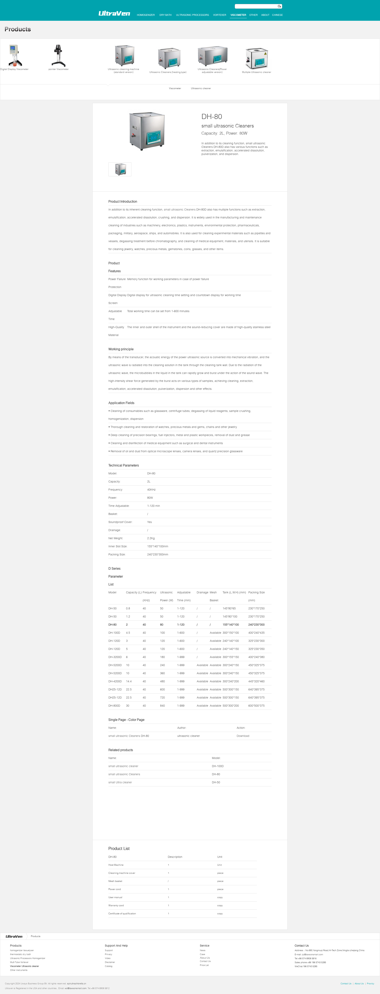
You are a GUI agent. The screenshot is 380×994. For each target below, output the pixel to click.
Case (202, 954)
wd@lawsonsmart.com (75, 988)
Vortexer (219, 15)
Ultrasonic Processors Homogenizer (27, 958)
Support (109, 950)
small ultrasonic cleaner (123, 766)
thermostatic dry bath (20, 954)
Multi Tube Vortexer (19, 962)
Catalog (108, 966)
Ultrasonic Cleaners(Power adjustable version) (212, 71)
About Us (205, 957)
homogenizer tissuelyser (22, 950)
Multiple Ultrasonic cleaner (256, 72)
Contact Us (205, 961)
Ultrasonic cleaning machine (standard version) (123, 71)
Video (107, 958)
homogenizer (146, 15)
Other (253, 15)
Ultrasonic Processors (192, 15)
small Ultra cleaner (120, 782)
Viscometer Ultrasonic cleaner (24, 966)
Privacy (108, 954)
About (265, 15)
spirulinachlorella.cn (76, 983)
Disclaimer (110, 962)
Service (204, 945)
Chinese (277, 15)
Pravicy (370, 983)
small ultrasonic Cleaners (180, 209)
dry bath (166, 15)
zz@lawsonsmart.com (312, 954)
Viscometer (238, 15)
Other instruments (19, 970)
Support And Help (116, 945)
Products (16, 945)
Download (243, 736)
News (202, 950)
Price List (204, 965)
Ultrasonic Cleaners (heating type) (167, 72)
